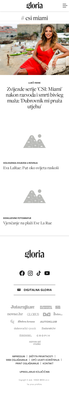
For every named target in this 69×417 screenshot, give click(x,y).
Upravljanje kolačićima (35, 372)
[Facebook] (22, 273)
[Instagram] (30, 273)
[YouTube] (47, 273)
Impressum (18, 356)
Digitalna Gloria (38, 290)
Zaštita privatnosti (41, 356)
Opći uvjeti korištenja (45, 360)
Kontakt (48, 363)
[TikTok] (38, 273)
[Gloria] (34, 5)
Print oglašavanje (27, 363)
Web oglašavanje (16, 360)
